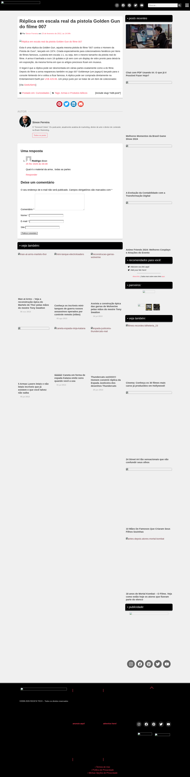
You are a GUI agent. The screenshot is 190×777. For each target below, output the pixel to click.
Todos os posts (40, 135)
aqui (163, 276)
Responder (31, 174)
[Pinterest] (129, 5)
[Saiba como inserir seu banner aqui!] (141, 307)
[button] (59, 104)
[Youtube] (141, 5)
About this (136, 276)
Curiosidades (42, 93)
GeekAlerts (30, 85)
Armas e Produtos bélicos (74, 93)
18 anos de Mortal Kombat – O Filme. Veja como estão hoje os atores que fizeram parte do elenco (149, 596)
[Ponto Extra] (149, 307)
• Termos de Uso (102, 767)
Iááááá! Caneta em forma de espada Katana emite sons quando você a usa (69, 378)
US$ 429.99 (51, 79)
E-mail (25, 221)
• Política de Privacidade (102, 770)
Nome (24, 215)
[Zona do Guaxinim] (156, 307)
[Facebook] (123, 5)
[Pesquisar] (179, 5)
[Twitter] (135, 5)
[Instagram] (117, 5)
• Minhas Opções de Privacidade (102, 773)
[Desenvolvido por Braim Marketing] (162, 735)
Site (23, 227)
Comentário (27, 209)
